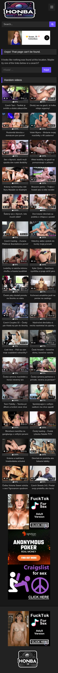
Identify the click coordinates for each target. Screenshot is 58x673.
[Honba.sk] (23, 10)
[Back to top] (49, 664)
